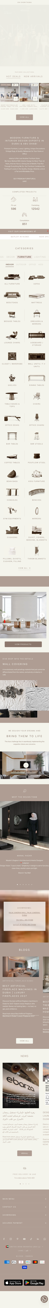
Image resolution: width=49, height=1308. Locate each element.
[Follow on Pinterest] (17, 1239)
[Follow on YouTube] (24, 1239)
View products (23, 644)
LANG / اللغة (23, 1251)
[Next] (42, 615)
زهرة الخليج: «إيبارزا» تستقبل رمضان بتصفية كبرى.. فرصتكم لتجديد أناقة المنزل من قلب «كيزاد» (19, 1115)
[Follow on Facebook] (4, 1239)
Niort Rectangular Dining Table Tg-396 (9, 105)
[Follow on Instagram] (10, 1239)
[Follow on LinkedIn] (38, 1239)
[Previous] (4, 615)
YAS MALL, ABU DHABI (24, 920)
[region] (24, 35)
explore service (24, 55)
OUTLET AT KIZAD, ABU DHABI (24, 925)
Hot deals (13, 76)
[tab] (10, 257)
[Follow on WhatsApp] (44, 1239)
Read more (19, 1015)
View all (24, 117)
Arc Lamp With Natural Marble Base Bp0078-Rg (29, 105)
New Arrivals (33, 76)
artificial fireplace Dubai (18, 981)
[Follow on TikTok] (31, 1239)
